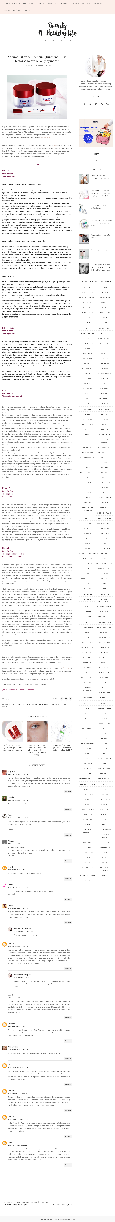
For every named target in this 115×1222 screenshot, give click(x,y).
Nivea (87, 708)
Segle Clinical (104, 779)
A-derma (87, 287)
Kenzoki (104, 574)
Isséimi (87, 548)
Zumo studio (71, 1219)
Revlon (104, 749)
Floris (104, 493)
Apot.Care (87, 308)
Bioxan (87, 363)
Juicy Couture (87, 564)
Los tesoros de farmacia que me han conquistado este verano (101, 223)
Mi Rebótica (104, 668)
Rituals (87, 754)
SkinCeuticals (87, 809)
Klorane (104, 584)
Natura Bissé (104, 693)
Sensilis (87, 789)
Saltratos (87, 769)
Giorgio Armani (104, 513)
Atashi (87, 318)
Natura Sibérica (87, 698)
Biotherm (104, 358)
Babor (104, 323)
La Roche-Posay (104, 607)
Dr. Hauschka (104, 447)
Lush (87, 632)
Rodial (87, 759)
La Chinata (87, 607)
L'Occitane (104, 594)
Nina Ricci (87, 703)
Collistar (104, 424)
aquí (55, 146)
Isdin (87, 543)
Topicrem (87, 847)
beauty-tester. (46, 137)
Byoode (87, 384)
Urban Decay (87, 852)
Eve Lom (104, 488)
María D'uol (87, 652)
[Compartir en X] (66, 699)
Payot (87, 723)
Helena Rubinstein (104, 523)
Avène (87, 323)
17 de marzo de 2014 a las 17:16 (18, 1067)
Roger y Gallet (104, 759)
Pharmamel (87, 728)
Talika (104, 819)
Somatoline (87, 814)
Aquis (104, 308)
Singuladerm (104, 799)
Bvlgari (87, 379)
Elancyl (87, 467)
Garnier (104, 503)
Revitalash (87, 749)
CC (9, 1065)
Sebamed (87, 774)
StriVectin (87, 819)
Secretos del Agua (87, 779)
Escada (104, 472)
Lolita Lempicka (104, 627)
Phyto (104, 728)
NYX (104, 683)
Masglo (104, 652)
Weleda (87, 863)
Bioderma (87, 358)
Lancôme (104, 612)
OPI (104, 713)
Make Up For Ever (104, 637)
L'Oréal (87, 599)
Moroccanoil (87, 678)
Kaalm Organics (104, 569)
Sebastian (104, 774)
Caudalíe (87, 399)
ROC (87, 738)
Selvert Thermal (87, 784)
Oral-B (104, 718)
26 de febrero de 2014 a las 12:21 (18, 1026)
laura (10, 1142)
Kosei (104, 589)
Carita (87, 394)
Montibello (104, 673)
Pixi (87, 733)
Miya (87, 673)
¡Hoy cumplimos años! (99, 250)
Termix (104, 824)
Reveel (104, 743)
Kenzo (87, 574)
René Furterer (87, 743)
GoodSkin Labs (104, 518)
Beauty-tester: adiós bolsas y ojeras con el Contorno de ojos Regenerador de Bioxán (102, 193)
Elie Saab (104, 467)
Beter (104, 348)
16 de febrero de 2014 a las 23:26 (18, 818)
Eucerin (63, 704)
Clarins (104, 414)
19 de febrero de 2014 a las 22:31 (18, 946)
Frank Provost (104, 498)
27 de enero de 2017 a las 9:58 (17, 1093)
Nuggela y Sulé (104, 708)
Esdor (87, 477)
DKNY (87, 429)
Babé (87, 328)
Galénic (87, 503)
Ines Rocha (12, 867)
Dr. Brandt (87, 447)
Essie (104, 477)
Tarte (87, 824)
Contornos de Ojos (32, 704)
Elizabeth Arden (87, 472)
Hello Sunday (104, 528)
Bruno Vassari (104, 374)
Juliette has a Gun (104, 564)
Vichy (104, 858)
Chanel (87, 409)
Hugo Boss (87, 538)
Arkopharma (104, 313)
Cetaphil (104, 404)
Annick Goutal (104, 298)
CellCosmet (104, 399)
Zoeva (87, 881)
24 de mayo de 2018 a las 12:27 (18, 1145)
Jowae (104, 559)
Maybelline (87, 662)
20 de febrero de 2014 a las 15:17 (18, 998)
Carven (104, 394)
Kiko (87, 584)
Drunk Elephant (87, 457)
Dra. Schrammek (104, 452)
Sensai (104, 784)
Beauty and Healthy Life (22, 928)
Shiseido (87, 799)
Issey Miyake (104, 543)
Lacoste (87, 612)
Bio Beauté (87, 353)
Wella (104, 863)
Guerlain (87, 523)
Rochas (104, 754)
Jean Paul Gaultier (87, 553)
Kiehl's (104, 579)
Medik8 (104, 662)
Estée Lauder (104, 483)
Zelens (104, 875)
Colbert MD (87, 424)
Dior (87, 439)
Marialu (11, 797)
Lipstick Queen (104, 622)
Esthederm (87, 483)
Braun (87, 374)
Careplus (104, 389)
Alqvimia (104, 293)
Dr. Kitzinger (87, 452)
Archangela (87, 313)
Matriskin (87, 657)
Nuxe (87, 713)
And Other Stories (87, 298)
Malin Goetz (87, 642)
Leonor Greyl (104, 617)
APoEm (104, 287)
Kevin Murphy (87, 579)
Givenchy (87, 518)
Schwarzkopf (104, 769)
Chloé (87, 414)
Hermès (87, 533)
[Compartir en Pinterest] (70, 699)
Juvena (88, 569)
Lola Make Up (87, 627)
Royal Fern (87, 764)
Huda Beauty (104, 533)
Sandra (10, 885)
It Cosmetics (104, 548)
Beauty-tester (17, 704)
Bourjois (104, 368)
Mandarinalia (13, 1047)
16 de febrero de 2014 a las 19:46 (18, 774)
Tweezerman (104, 847)
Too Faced (104, 842)
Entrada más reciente (15, 1205)
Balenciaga (104, 328)
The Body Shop (104, 830)
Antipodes (87, 303)
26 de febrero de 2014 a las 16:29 (18, 1050)
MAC (87, 637)
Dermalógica (104, 434)
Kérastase (87, 594)
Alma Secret (87, 293)
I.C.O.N (104, 538)
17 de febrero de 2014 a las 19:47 (18, 908)
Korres (87, 589)
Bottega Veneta (87, 368)
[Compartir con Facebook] (62, 699)
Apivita (104, 303)
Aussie (104, 318)
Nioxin (104, 703)
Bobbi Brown (104, 363)
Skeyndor (104, 804)
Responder (68, 791)
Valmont (87, 858)
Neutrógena (104, 698)
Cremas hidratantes (51, 704)
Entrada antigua (62, 1205)
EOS (87, 462)
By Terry (104, 379)
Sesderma (104, 794)
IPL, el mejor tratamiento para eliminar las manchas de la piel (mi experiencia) (101, 267)
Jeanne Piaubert (104, 553)
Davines (87, 434)
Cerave (87, 404)
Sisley (87, 804)
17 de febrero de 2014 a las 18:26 (18, 887)
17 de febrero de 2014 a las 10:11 (18, 844)
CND (104, 384)
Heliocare (87, 528)
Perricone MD (104, 723)
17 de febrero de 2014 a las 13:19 (18, 870)
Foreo (87, 498)
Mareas (11, 841)
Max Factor (104, 657)
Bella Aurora (88, 343)
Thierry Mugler (87, 842)
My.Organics (104, 678)
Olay (87, 718)
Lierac (87, 622)
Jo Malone (87, 559)
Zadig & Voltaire (87, 875)
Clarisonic (87, 419)
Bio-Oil (104, 353)
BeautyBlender (104, 338)
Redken (104, 738)
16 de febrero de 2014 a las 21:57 (18, 800)
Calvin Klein (87, 389)
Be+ (87, 338)
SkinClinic (104, 809)
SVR (104, 764)
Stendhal (104, 814)
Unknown (11, 943)
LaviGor (87, 617)
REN (104, 733)
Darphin (104, 429)
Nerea (10, 905)
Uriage (104, 852)
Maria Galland (87, 647)
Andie (10, 815)
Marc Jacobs (104, 642)
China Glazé (104, 409)
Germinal (104, 508)
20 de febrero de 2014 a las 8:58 (23, 931)
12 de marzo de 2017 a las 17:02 (18, 1119)
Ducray (104, 457)
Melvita (87, 668)
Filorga (87, 493)
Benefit (87, 348)
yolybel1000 (12, 771)
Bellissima (104, 343)
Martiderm (104, 647)
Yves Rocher (87, 868)
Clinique (104, 419)
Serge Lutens (87, 794)
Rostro (5, 706)
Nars (104, 688)
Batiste (104, 333)
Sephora (104, 789)
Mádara (87, 683)
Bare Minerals (87, 333)
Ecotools (104, 462)
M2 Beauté (104, 632)
